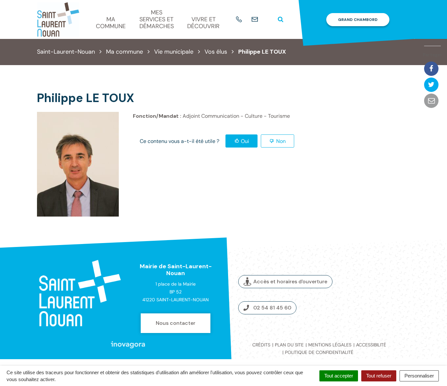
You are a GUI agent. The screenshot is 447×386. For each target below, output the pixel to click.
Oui (245, 141)
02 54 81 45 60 (272, 307)
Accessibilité (371, 345)
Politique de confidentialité (319, 352)
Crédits (261, 345)
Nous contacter (175, 323)
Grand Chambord (358, 19)
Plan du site (289, 345)
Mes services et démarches (156, 19)
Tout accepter (338, 375)
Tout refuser (378, 375)
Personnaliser (419, 375)
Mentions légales (329, 345)
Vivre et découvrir (203, 22)
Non (281, 141)
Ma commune (111, 22)
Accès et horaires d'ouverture (290, 281)
